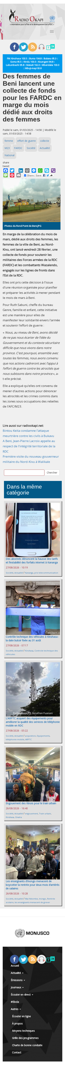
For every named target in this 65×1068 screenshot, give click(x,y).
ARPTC (28, 739)
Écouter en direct (21, 994)
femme (9, 140)
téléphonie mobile (15, 739)
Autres (15, 1009)
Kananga (29, 572)
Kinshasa (29, 650)
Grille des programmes (25, 1038)
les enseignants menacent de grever (32, 902)
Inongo (42, 898)
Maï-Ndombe (31, 898)
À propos (17, 1023)
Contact (16, 1052)
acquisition (30, 735)
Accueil (15, 965)
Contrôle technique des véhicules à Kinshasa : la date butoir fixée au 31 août (32, 638)
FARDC (18, 148)
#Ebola (15, 1001)
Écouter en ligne (21, 1016)
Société (31, 148)
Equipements (43, 735)
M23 (7, 148)
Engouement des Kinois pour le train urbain (31, 803)
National (9, 155)
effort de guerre (26, 140)
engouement (31, 813)
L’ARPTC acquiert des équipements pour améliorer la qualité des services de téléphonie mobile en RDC (33, 722)
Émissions (17, 980)
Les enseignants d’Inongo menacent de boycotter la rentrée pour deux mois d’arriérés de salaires (32, 884)
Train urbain (45, 813)
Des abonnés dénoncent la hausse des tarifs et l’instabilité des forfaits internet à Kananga (32, 560)
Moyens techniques (23, 1030)
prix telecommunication (46, 572)
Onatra (18, 817)
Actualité (45, 148)
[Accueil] (32, 17)
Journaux (16, 987)
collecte (44, 140)
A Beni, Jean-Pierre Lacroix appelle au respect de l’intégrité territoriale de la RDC (29, 446)
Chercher (52, 472)
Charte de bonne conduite (27, 1045)
